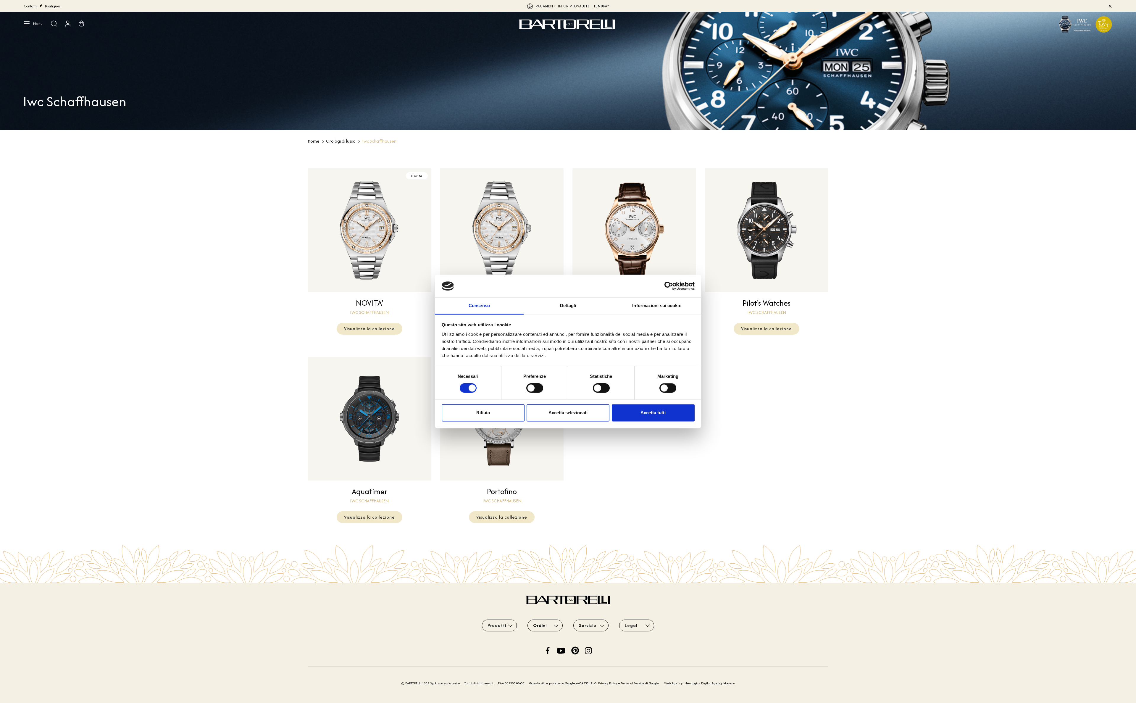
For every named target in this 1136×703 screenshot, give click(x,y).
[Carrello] (81, 24)
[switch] (534, 388)
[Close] (1109, 6)
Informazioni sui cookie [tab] (656, 305)
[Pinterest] (575, 650)
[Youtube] (561, 650)
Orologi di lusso (341, 141)
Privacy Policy (607, 683)
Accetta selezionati (568, 412)
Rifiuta (483, 412)
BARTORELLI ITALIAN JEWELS (568, 6)
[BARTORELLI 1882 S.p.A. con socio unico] (568, 24)
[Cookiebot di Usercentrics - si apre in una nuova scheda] (669, 286)
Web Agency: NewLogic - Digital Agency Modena (699, 683)
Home (314, 141)
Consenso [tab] (479, 305)
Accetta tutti (653, 412)
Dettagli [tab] (568, 305)
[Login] (68, 24)
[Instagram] (588, 650)
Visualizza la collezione (369, 328)
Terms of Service (632, 683)
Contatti (30, 6)
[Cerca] (54, 24)
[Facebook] (547, 650)
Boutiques (53, 6)
